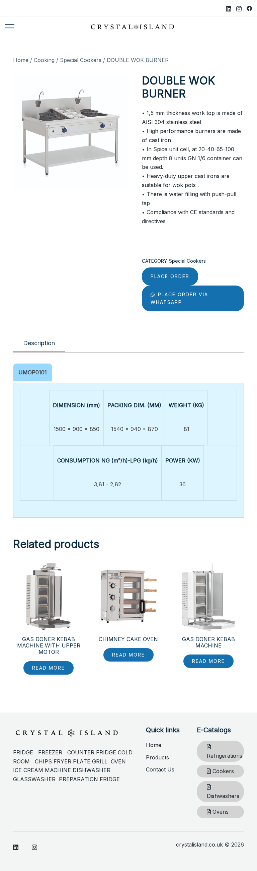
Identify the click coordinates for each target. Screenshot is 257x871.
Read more (48, 668)
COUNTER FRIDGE (92, 752)
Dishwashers (223, 796)
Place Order (170, 276)
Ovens (220, 811)
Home (20, 60)
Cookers (222, 771)
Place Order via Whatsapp (179, 298)
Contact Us (160, 769)
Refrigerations (224, 755)
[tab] (39, 343)
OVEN (118, 761)
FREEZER (50, 752)
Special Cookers (80, 60)
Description (39, 343)
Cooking (44, 60)
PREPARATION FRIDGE (89, 779)
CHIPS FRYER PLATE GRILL (73, 761)
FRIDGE (25, 752)
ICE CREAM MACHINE (42, 770)
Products (157, 757)
